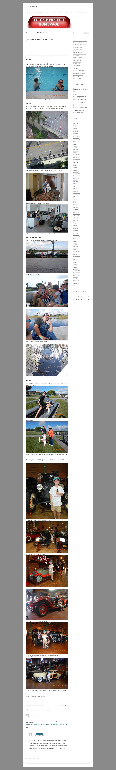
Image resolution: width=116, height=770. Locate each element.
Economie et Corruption (78, 57)
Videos (71, 12)
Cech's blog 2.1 (32, 6)
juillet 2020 (75, 240)
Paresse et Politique (77, 62)
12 (78, 296)
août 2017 (75, 285)
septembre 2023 (76, 178)
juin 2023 (75, 183)
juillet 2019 (75, 259)
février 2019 (75, 267)
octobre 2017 (76, 283)
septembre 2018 (76, 275)
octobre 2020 (76, 235)
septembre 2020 (76, 236)
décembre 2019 (76, 251)
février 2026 (75, 131)
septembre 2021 (76, 217)
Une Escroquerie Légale (78, 50)
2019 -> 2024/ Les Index (40, 12)
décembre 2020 (76, 231)
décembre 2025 (76, 134)
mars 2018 (75, 277)
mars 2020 (75, 246)
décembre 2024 (76, 154)
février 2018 (75, 278)
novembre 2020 (76, 233)
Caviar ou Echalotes (77, 79)
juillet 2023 (75, 181)
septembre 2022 (76, 197)
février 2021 (75, 228)
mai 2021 (75, 223)
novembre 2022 (76, 194)
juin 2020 (75, 241)
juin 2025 (75, 144)
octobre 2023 (76, 176)
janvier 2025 (75, 152)
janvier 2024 (75, 172)
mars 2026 (75, 130)
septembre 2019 (76, 256)
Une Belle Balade (76, 46)
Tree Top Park (76, 68)
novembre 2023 (76, 175)
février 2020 (75, 248)
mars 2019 (75, 265)
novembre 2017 (76, 282)
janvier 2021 (75, 230)
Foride (39, 696)
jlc (73, 88)
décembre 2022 (76, 193)
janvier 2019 (75, 269)
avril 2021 (75, 225)
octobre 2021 (76, 215)
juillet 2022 (75, 201)
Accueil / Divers (29, 12)
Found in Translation (77, 78)
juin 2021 (75, 222)
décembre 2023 (76, 173)
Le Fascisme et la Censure (78, 70)
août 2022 (75, 199)
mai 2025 (75, 146)
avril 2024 (75, 167)
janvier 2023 (75, 191)
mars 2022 (75, 207)
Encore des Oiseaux (77, 67)
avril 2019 (75, 264)
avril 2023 (75, 186)
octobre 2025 (76, 138)
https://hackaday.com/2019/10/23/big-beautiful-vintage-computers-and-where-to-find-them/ (46, 724)
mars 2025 (75, 149)
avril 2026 (75, 128)
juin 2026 (75, 125)
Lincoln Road (76, 76)
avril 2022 (75, 206)
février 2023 (75, 189)
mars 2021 (75, 227)
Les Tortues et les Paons (78, 71)
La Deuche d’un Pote (77, 47)
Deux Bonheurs (76, 58)
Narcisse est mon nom (77, 52)
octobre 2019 (76, 254)
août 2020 (75, 238)
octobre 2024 (76, 157)
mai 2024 (75, 165)
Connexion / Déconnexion (81, 12)
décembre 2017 (76, 280)
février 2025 (75, 151)
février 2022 (75, 209)
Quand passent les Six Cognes (79, 73)
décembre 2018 (76, 270)
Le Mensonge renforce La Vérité (79, 54)
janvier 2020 (75, 249)
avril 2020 (75, 244)
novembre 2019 (76, 252)
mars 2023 (75, 188)
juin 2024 (75, 164)
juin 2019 (75, 261)
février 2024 (75, 170)
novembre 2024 (76, 155)
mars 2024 (75, 168)
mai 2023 (75, 185)
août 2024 (75, 160)
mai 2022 (75, 204)
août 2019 (75, 257)
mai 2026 (75, 126)
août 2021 (75, 219)
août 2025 (75, 141)
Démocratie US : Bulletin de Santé (80, 41)
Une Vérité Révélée (77, 60)
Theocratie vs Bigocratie (78, 75)
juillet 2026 (75, 123)
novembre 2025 (76, 136)
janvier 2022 (75, 210)
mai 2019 (75, 262)
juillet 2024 (75, 162)
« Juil (74, 303)
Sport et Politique (76, 65)
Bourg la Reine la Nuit (77, 42)
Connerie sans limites (77, 55)
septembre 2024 (76, 159)
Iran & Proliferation (77, 63)
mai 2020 (75, 243)
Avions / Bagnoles (63, 12)
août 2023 (75, 180)
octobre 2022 (76, 196)
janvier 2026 (75, 133)
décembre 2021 (76, 212)
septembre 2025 (76, 139)
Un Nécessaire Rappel (77, 49)
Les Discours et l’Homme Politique (80, 44)
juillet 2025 (75, 143)
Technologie (64, 705)
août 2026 (75, 122)
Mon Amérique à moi (52, 12)
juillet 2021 (75, 220)
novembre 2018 (76, 272)
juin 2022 (75, 202)
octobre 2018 (76, 273)
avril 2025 (75, 147)
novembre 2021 (76, 214)
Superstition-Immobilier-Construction (35, 705)
